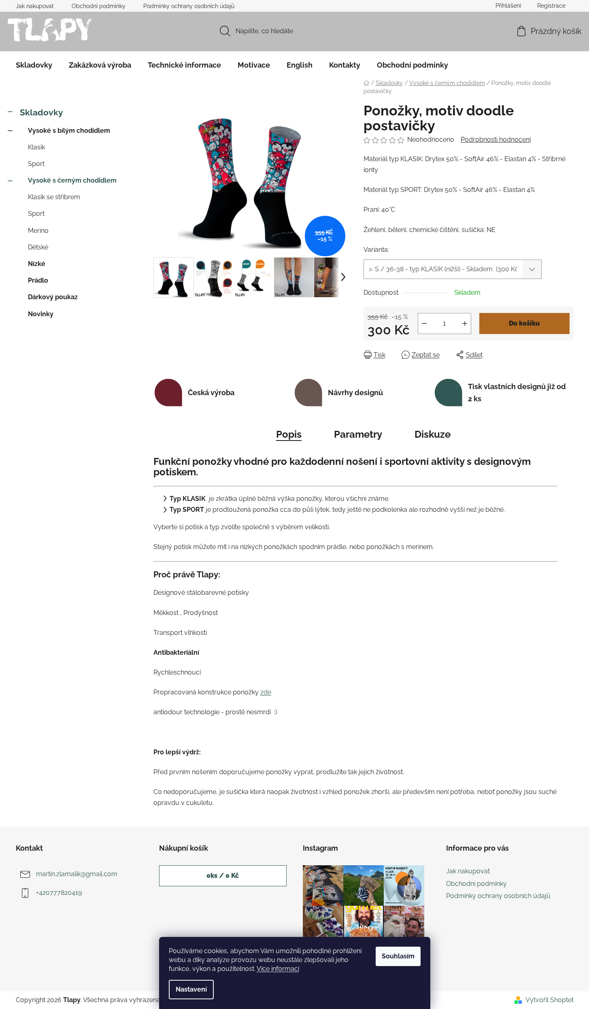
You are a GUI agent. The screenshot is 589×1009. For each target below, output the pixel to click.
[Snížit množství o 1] (424, 323)
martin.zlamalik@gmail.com (76, 874)
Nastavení (191, 989)
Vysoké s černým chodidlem (72, 180)
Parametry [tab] (358, 434)
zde (265, 692)
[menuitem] (34, 65)
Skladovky (41, 112)
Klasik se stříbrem (54, 197)
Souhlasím (398, 956)
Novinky (40, 314)
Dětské (38, 247)
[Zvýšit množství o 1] (465, 323)
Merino (38, 230)
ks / (222, 875)
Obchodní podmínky (98, 6)
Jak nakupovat (35, 6)
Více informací (278, 969)
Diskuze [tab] (433, 434)
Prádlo (38, 280)
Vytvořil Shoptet (549, 1000)
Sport (36, 164)
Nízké (36, 264)
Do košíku (524, 323)
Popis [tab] (289, 434)
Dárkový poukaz (53, 297)
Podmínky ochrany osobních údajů (188, 6)
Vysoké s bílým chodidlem (69, 130)
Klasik (36, 147)
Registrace (551, 5)
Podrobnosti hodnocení (496, 139)
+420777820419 (59, 893)
